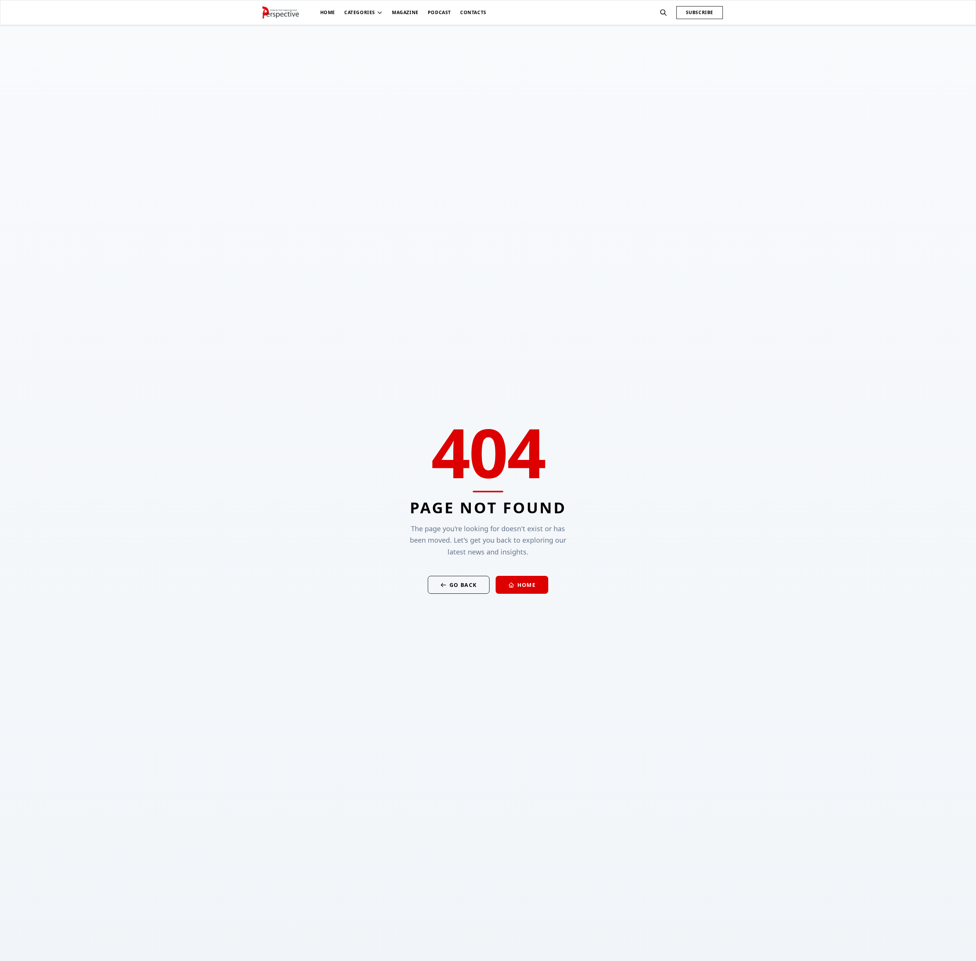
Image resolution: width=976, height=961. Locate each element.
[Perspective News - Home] (280, 12)
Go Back (463, 584)
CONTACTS (473, 13)
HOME (327, 13)
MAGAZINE (405, 13)
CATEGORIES (359, 13)
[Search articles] (663, 12)
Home (526, 584)
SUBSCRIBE (699, 12)
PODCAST (439, 13)
